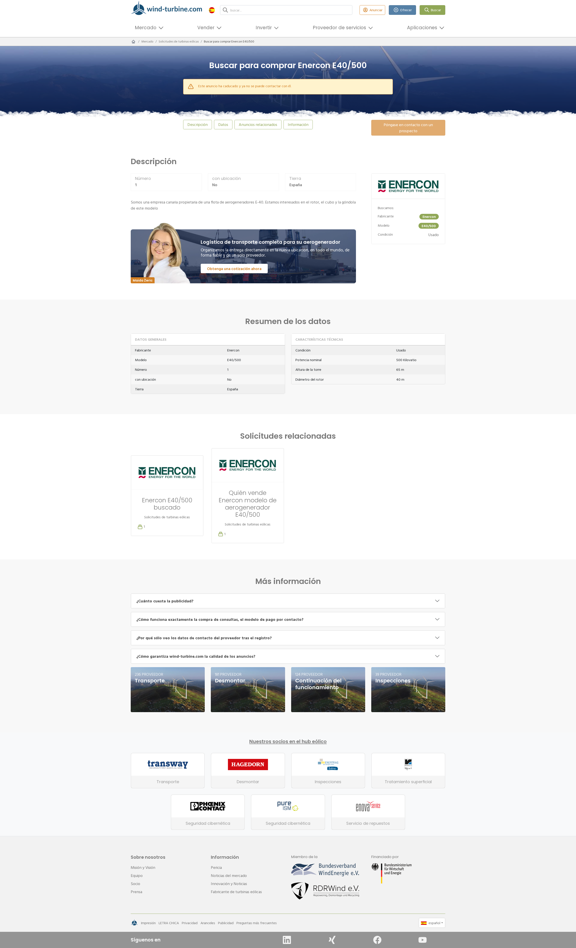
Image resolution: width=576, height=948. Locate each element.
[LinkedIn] (287, 940)
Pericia (216, 867)
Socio (135, 883)
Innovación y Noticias (229, 883)
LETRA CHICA (169, 923)
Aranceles (207, 923)
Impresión (148, 923)
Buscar (436, 10)
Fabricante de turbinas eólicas (236, 891)
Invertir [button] (264, 27)
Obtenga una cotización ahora (234, 268)
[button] (212, 10)
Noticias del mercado (229, 875)
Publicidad (226, 923)
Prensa (136, 891)
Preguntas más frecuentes (256, 923)
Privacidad (190, 923)
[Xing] (332, 940)
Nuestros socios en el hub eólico (288, 741)
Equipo (137, 875)
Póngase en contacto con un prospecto (408, 127)
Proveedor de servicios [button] (339, 27)
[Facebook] (377, 940)
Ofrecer (406, 10)
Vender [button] (205, 27)
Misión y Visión (143, 867)
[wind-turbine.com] (133, 41)
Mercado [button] (145, 27)
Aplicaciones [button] (422, 27)
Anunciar (375, 10)
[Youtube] (422, 940)
